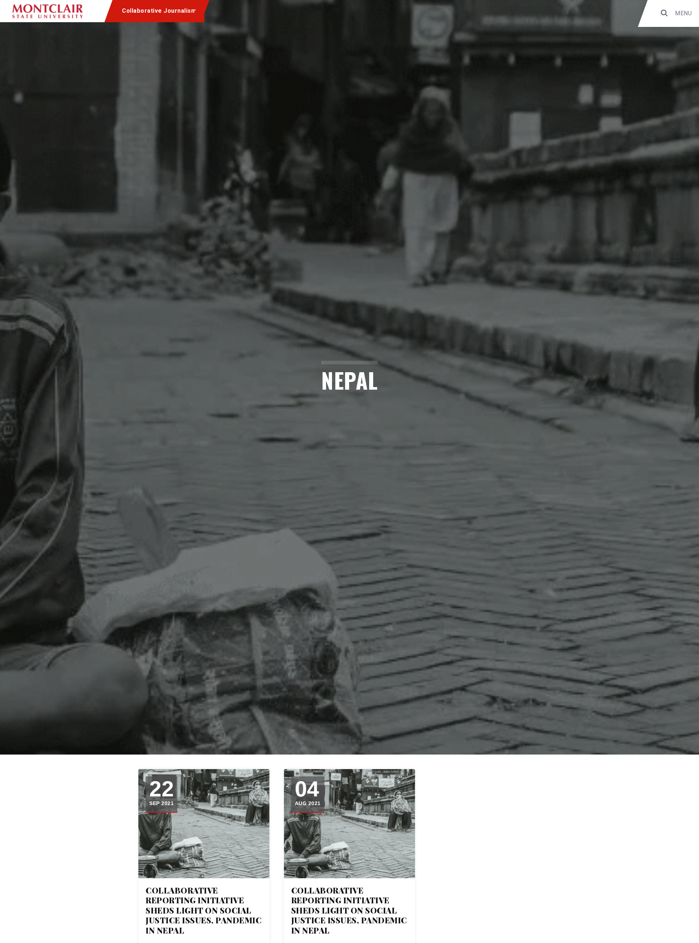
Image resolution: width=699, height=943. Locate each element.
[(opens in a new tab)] (203, 823)
